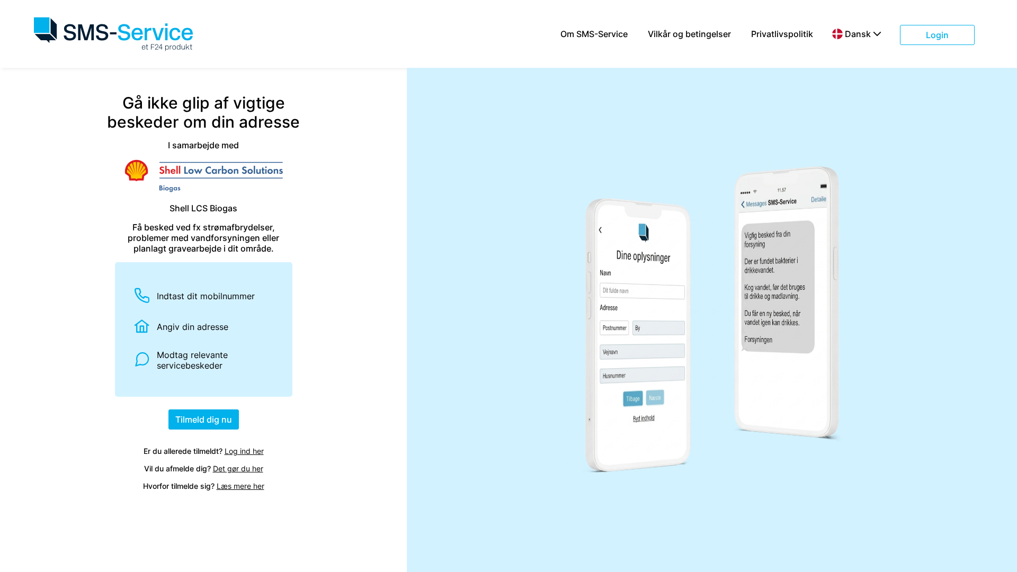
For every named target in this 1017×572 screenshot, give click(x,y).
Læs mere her (240, 485)
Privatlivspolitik (782, 34)
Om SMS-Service (594, 34)
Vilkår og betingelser (689, 34)
